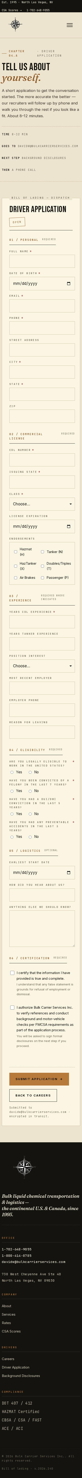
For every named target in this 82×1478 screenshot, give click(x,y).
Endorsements (22, 538)
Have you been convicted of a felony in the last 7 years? (42, 782)
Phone (16, 318)
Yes (19, 772)
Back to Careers (33, 1095)
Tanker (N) (55, 552)
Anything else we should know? (40, 907)
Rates (6, 1323)
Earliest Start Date (29, 862)
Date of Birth (25, 273)
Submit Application (39, 1079)
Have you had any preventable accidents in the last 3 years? (42, 826)
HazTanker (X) (28, 566)
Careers (8, 1359)
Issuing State (25, 472)
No (36, 772)
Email (16, 296)
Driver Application (15, 1367)
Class (16, 494)
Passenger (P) (58, 577)
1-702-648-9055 (38, 10)
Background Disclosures (21, 1376)
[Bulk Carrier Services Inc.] (15, 25)
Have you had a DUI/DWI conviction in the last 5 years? (42, 803)
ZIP (12, 406)
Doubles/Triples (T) (59, 566)
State (16, 384)
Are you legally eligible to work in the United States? (42, 763)
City (15, 362)
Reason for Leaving (28, 722)
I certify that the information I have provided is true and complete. (45, 983)
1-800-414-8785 (16, 1255)
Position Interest (27, 655)
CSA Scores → (12, 10)
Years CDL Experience (32, 612)
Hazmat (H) (26, 551)
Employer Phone (24, 700)
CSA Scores (11, 1331)
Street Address (24, 340)
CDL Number (21, 450)
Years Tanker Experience (34, 633)
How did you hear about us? (37, 884)
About (6, 1306)
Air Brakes (27, 577)
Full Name (20, 251)
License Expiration (28, 516)
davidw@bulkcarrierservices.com (33, 1262)
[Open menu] (70, 25)
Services (8, 1314)
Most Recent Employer (30, 678)
